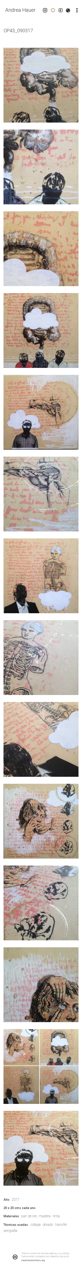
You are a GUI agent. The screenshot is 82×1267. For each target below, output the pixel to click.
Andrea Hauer (20, 10)
